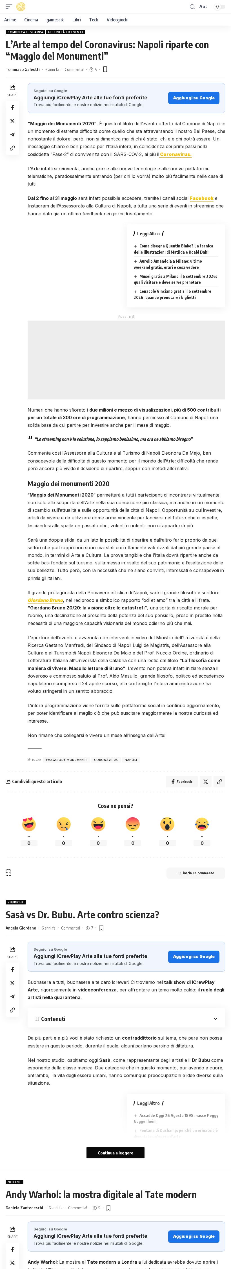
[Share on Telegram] (12, 134)
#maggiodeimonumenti (66, 759)
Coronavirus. (175, 154)
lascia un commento (198, 873)
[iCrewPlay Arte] (20, 7)
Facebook (202, 198)
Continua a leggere (115, 1152)
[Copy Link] (12, 148)
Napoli (131, 759)
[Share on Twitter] (12, 121)
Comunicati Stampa (25, 32)
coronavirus (106, 759)
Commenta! (74, 69)
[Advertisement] (126, 360)
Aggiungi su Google (194, 97)
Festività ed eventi (65, 32)
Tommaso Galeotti (23, 69)
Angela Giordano (21, 927)
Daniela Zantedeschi (24, 1207)
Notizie (14, 1182)
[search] (192, 7)
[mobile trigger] (10, 7)
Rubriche (16, 902)
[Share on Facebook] (12, 107)
